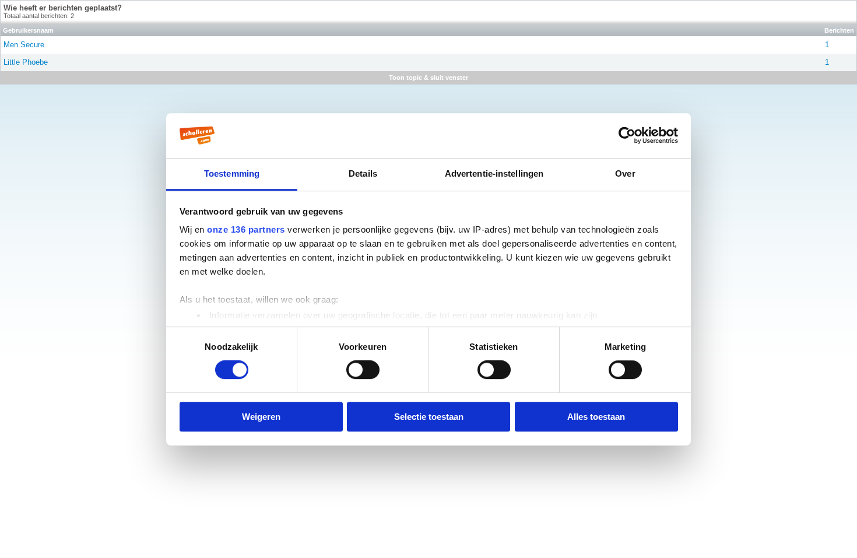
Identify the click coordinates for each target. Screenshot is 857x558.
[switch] (363, 369)
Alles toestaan (596, 417)
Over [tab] (625, 173)
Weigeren (261, 417)
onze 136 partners (246, 229)
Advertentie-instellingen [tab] (494, 173)
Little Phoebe (25, 62)
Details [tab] (363, 173)
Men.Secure (23, 44)
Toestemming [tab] (231, 173)
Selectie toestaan (428, 417)
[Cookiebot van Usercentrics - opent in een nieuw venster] (627, 135)
